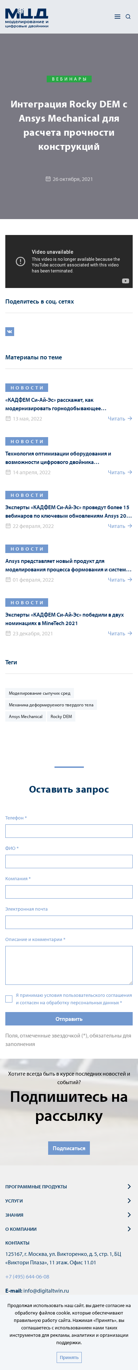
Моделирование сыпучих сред (39, 693)
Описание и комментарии (35, 939)
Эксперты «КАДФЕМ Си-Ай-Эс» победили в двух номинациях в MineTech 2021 (64, 619)
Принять (69, 1357)
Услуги (14, 1201)
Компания (18, 878)
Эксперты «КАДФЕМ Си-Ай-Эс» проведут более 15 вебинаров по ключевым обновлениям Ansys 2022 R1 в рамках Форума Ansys (69, 512)
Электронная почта (26, 909)
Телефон (16, 818)
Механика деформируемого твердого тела (51, 704)
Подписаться (69, 1148)
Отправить (69, 1018)
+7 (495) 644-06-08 (27, 1276)
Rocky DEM (61, 716)
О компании (20, 1229)
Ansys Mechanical (25, 716)
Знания (14, 1215)
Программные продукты (36, 1186)
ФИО (12, 848)
